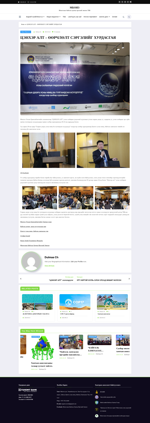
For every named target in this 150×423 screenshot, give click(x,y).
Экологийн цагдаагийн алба (108, 389)
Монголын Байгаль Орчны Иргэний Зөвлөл (34, 245)
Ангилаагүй (41, 336)
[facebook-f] (119, 2)
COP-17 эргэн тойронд (67, 314)
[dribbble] (125, 2)
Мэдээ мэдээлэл (53, 17)
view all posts (49, 266)
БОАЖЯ (102, 384)
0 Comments (57, 32)
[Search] (123, 17)
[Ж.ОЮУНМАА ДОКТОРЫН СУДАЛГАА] (37, 302)
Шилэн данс (103, 17)
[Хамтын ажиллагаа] (112, 302)
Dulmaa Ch (38, 32)
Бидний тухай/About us (34, 17)
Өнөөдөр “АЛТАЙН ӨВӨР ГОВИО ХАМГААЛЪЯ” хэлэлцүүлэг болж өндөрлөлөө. (75, 357)
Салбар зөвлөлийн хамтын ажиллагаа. (46, 349)
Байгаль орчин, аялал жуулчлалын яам (33, 226)
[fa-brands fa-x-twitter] (122, 2)
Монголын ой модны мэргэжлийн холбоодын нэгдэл (114, 408)
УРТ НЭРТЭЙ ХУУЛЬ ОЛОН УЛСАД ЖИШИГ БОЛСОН (99, 280)
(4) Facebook (24, 173)
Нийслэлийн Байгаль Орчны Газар (110, 394)
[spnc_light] (129, 17)
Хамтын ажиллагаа (104, 314)
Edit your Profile (77, 261)
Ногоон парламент (90, 17)
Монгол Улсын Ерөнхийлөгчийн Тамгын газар (36, 222)
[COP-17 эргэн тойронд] (74, 302)
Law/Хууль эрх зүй (74, 17)
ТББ (64, 17)
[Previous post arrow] (20, 278)
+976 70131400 (64, 393)
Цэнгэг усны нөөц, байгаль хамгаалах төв (34, 231)
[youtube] (131, 2)
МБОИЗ (74, 7)
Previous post (69, 277)
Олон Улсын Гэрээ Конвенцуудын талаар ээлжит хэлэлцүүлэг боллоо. (104, 347)
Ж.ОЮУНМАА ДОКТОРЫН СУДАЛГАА (36, 314)
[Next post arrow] (129, 278)
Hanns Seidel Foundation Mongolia (31, 241)
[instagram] (128, 2)
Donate (114, 17)
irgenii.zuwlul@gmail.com (69, 396)
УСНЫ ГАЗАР (25, 236)
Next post (79, 277)
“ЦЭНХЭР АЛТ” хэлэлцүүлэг (61, 280)
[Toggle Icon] (20, 17)
